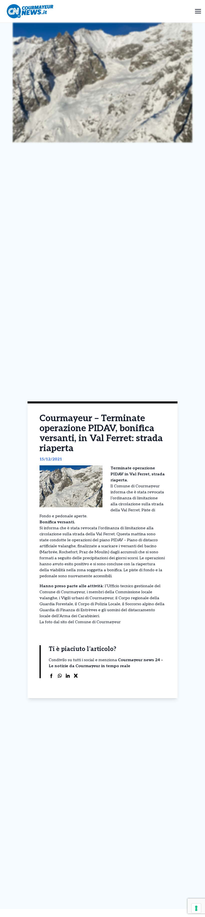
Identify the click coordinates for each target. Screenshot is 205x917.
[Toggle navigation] (198, 11)
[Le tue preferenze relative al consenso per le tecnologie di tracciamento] (196, 908)
